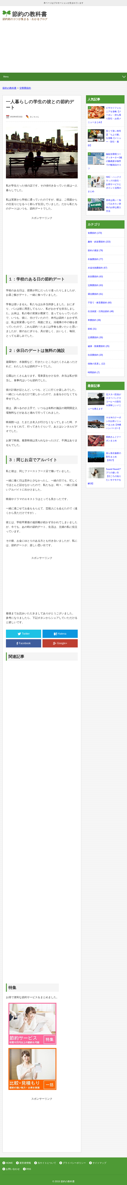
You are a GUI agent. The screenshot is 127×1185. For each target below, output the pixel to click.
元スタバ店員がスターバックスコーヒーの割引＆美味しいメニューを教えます (104, 401)
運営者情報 (25, 1163)
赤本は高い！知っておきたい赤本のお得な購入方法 (113, 205)
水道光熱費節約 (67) (97, 268)
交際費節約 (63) (95, 285)
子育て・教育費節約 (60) (99, 302)
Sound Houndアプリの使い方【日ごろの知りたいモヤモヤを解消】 (104, 476)
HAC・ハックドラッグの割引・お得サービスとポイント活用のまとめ (104, 184)
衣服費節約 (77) (95, 259)
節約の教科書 (29, 14)
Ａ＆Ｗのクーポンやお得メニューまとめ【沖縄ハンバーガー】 (113, 422)
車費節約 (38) (94, 320)
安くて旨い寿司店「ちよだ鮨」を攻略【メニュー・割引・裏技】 (104, 138)
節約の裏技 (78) (95, 250)
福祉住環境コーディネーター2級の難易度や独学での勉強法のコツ (105, 161)
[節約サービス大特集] (32, 1042)
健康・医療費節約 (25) (98, 346)
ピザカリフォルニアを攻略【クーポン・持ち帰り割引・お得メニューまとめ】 (104, 115)
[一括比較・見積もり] (32, 1087)
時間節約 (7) (94, 372)
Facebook (25, 643)
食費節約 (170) (95, 233)
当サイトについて (47, 1163)
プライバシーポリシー (74, 1163)
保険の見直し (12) (96, 363)
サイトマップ (99, 1163)
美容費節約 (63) (95, 276)
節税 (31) (92, 329)
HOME (9, 1163)
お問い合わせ (13, 1169)
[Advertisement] (63, 48)
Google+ (62, 643)
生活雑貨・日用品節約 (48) (101, 311)
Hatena (62, 633)
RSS (28, 1169)
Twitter (26, 633)
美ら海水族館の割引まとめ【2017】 (113, 457)
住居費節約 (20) (95, 355)
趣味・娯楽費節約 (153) (99, 241)
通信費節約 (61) (95, 294)
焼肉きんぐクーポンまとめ (113, 439)
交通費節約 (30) (95, 337)
